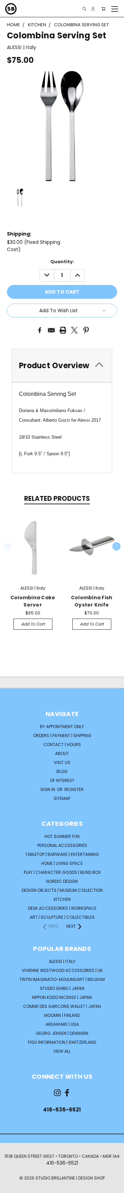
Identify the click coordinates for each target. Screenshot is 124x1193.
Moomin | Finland (62, 1015)
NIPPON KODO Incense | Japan (62, 997)
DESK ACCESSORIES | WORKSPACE (62, 908)
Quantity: (62, 261)
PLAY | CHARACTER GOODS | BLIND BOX (62, 872)
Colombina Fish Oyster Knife (92, 601)
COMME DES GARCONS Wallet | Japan (62, 1006)
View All (62, 1051)
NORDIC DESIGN (62, 881)
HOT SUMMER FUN (62, 836)
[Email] (51, 330)
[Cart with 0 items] (103, 9)
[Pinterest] (86, 330)
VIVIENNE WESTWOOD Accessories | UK (62, 970)
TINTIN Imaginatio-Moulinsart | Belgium (62, 979)
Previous (7, 546)
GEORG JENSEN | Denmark (62, 1033)
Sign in (48, 789)
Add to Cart (33, 624)
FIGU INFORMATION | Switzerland (62, 1042)
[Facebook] (39, 330)
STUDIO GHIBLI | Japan (62, 988)
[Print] (63, 330)
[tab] (62, 365)
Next (116, 546)
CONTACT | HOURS (62, 744)
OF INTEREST (62, 780)
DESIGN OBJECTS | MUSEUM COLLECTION (62, 890)
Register (74, 789)
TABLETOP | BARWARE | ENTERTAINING (62, 854)
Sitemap (62, 798)
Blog (62, 771)
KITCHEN (62, 899)
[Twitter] (74, 330)
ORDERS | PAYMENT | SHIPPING (62, 735)
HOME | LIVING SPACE (62, 863)
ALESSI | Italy (62, 961)
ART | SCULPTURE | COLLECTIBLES (62, 917)
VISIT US (62, 762)
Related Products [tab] (57, 498)
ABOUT (62, 753)
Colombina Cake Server (32, 601)
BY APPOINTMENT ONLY (62, 726)
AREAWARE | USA (62, 1024)
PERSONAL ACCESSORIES (62, 845)
